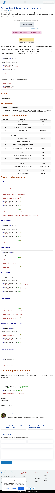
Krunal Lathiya (12, 413)
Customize (7, 488)
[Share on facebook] (7, 405)
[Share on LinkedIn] (11, 405)
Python (2, 5)
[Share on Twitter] (9, 405)
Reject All (14, 488)
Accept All (21, 488)
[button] (25, 2)
